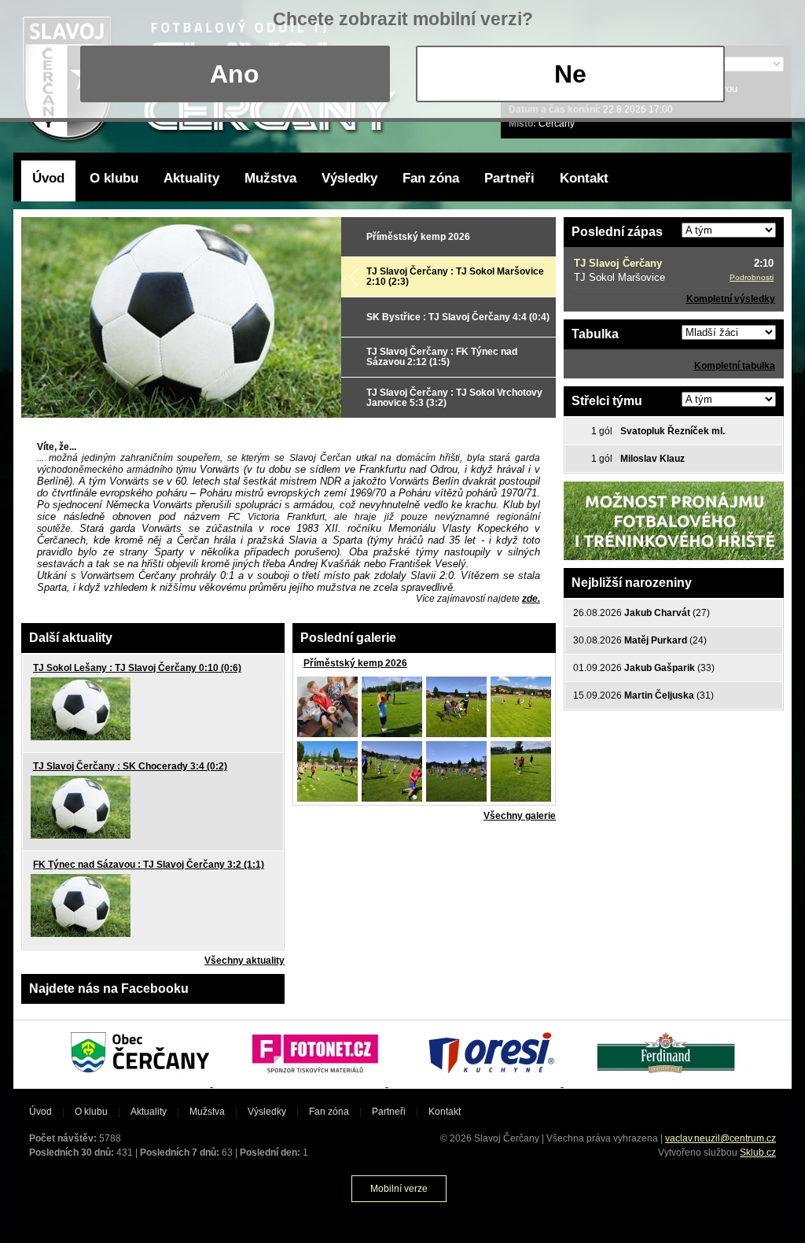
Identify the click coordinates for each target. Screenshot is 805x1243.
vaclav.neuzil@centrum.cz (720, 1138)
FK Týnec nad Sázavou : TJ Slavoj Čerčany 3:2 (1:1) (148, 864)
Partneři (509, 178)
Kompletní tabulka (734, 365)
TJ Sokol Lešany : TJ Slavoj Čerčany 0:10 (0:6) (137, 667)
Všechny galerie (519, 815)
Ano (234, 74)
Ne (570, 74)
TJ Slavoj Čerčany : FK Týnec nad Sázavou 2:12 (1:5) (441, 356)
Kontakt (584, 178)
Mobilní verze (399, 1188)
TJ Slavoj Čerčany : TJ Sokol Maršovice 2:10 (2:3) (455, 276)
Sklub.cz (758, 1152)
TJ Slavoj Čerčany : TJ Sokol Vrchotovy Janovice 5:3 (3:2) (454, 397)
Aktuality (191, 178)
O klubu (114, 178)
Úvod (48, 178)
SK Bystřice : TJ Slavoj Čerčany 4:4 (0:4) (458, 317)
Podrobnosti (752, 277)
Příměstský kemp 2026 (418, 236)
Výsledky (349, 178)
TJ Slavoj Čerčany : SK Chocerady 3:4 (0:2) (130, 766)
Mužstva (270, 178)
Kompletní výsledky (730, 298)
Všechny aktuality (244, 960)
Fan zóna (430, 178)
